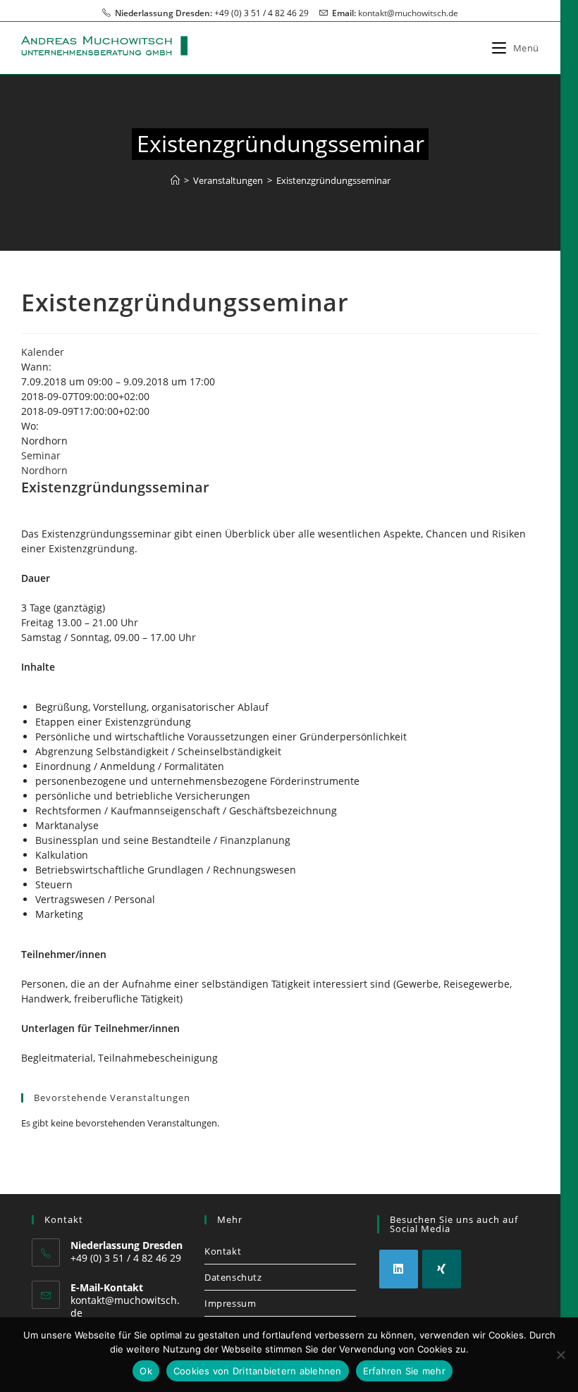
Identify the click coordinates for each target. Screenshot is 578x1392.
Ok (146, 1371)
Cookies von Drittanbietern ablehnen (257, 1371)
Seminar (41, 455)
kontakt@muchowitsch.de (408, 13)
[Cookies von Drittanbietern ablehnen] (560, 1355)
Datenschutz (233, 1277)
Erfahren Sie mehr (404, 1371)
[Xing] (441, 1269)
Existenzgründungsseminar (333, 180)
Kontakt (222, 1251)
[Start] (175, 180)
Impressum (230, 1303)
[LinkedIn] (398, 1269)
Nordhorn (44, 470)
